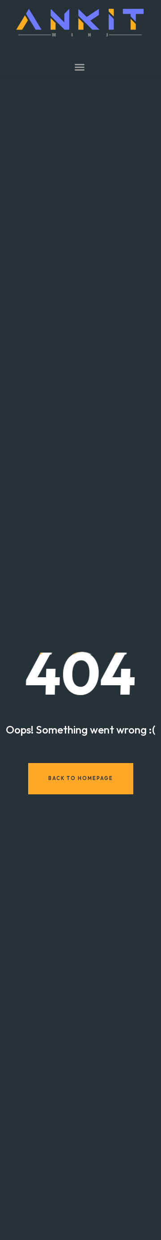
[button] (79, 67)
